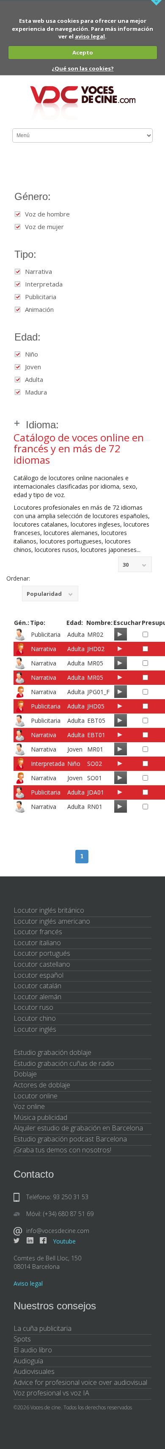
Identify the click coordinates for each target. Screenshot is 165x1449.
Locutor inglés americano (52, 921)
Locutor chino (35, 1018)
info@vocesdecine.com (57, 1231)
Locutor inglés (35, 1029)
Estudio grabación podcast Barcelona (70, 1139)
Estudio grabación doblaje (52, 1052)
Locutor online (36, 1095)
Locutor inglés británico (49, 910)
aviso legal (90, 36)
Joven (33, 367)
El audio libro (33, 1349)
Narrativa (38, 271)
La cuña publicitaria (43, 1328)
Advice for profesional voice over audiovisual (80, 1382)
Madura (36, 392)
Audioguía (28, 1360)
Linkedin (30, 1240)
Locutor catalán (37, 985)
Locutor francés (38, 931)
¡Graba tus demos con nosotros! (62, 1149)
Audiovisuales (34, 1371)
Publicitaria (40, 297)
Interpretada (44, 284)
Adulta (34, 379)
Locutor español (38, 975)
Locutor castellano (42, 964)
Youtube (64, 1241)
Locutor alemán (37, 996)
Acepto (82, 52)
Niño (31, 354)
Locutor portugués (42, 953)
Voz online (29, 1106)
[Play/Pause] (119, 634)
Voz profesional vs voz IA (51, 1393)
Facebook (43, 1240)
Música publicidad (40, 1117)
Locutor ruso (33, 1007)
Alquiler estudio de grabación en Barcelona (78, 1128)
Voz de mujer (44, 227)
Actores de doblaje (42, 1084)
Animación (39, 309)
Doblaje (25, 1074)
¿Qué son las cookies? (83, 68)
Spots (22, 1339)
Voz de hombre (47, 214)
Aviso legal (28, 1283)
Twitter (17, 1240)
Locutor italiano (37, 942)
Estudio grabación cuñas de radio (64, 1063)
